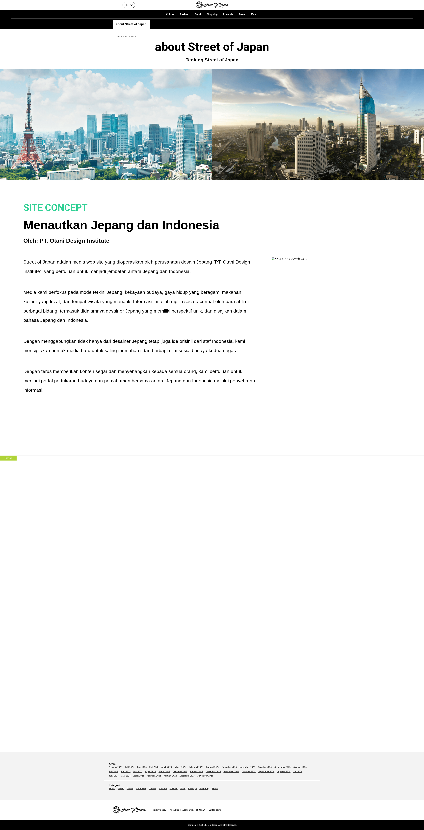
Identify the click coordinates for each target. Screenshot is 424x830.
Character (141, 788)
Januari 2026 (212, 767)
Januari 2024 (170, 776)
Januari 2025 (196, 771)
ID (127, 5)
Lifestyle (228, 14)
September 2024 (266, 771)
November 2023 (205, 776)
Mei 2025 (137, 771)
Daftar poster (215, 809)
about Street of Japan (193, 809)
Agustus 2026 (115, 767)
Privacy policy (159, 809)
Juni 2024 (114, 776)
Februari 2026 (196, 767)
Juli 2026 (129, 767)
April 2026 (166, 767)
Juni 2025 (126, 771)
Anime (130, 788)
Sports (215, 788)
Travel (242, 14)
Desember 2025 (229, 767)
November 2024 (231, 771)
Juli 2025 (113, 771)
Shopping (212, 14)
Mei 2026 (153, 767)
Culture (170, 14)
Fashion (184, 14)
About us (174, 809)
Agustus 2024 (284, 771)
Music (254, 14)
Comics (152, 788)
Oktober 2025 (265, 767)
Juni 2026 (142, 767)
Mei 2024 (126, 776)
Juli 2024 (297, 771)
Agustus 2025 (300, 767)
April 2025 (150, 771)
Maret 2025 (164, 771)
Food (198, 14)
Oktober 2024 (249, 771)
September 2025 (282, 767)
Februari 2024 (154, 776)
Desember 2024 (213, 771)
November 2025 (247, 767)
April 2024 (138, 776)
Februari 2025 (180, 771)
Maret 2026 (180, 767)
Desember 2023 (187, 776)
